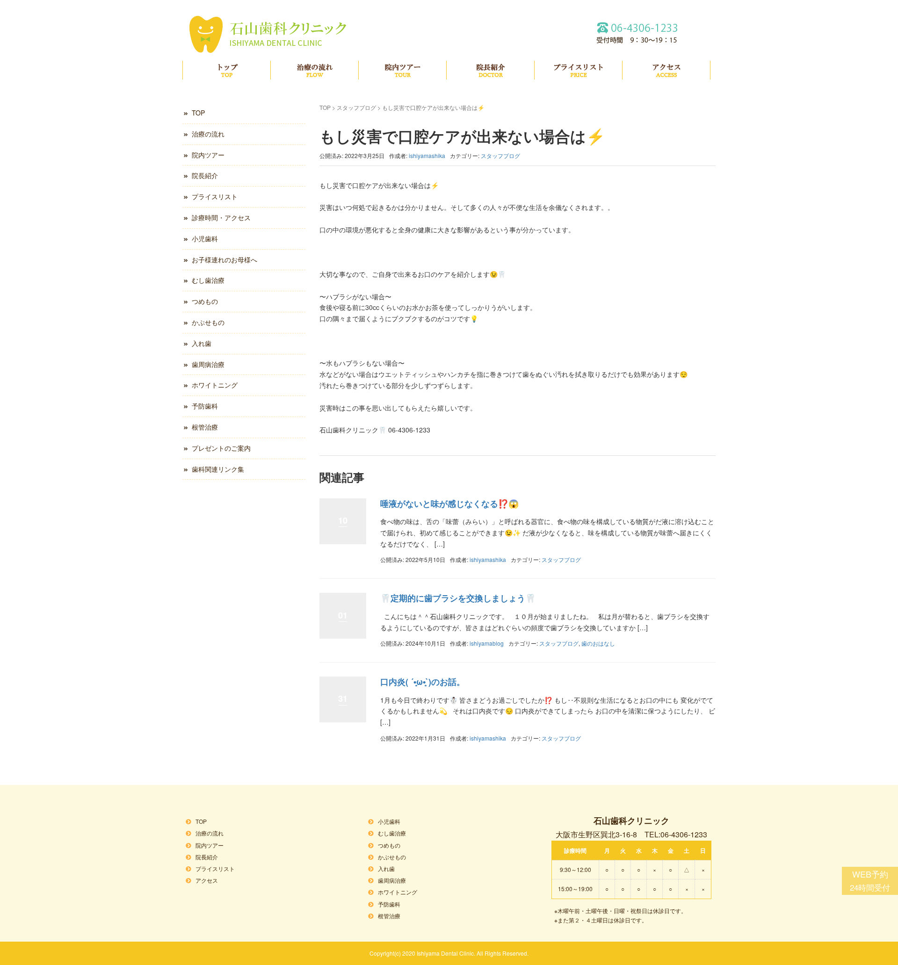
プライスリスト (578, 70)
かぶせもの (208, 322)
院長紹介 (490, 70)
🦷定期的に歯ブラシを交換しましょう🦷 (458, 598)
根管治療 (205, 427)
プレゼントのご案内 (221, 448)
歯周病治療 (208, 364)
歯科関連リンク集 (218, 469)
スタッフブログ (356, 107)
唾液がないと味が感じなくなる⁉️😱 (449, 503)
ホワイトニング (215, 384)
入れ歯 (201, 343)
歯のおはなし (598, 643)
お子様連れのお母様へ (224, 259)
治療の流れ (314, 70)
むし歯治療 (208, 280)
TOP (226, 70)
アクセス (666, 70)
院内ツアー (402, 70)
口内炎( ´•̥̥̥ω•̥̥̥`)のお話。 (422, 682)
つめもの (205, 301)
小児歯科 (205, 238)
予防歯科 (205, 405)
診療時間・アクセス (221, 217)
